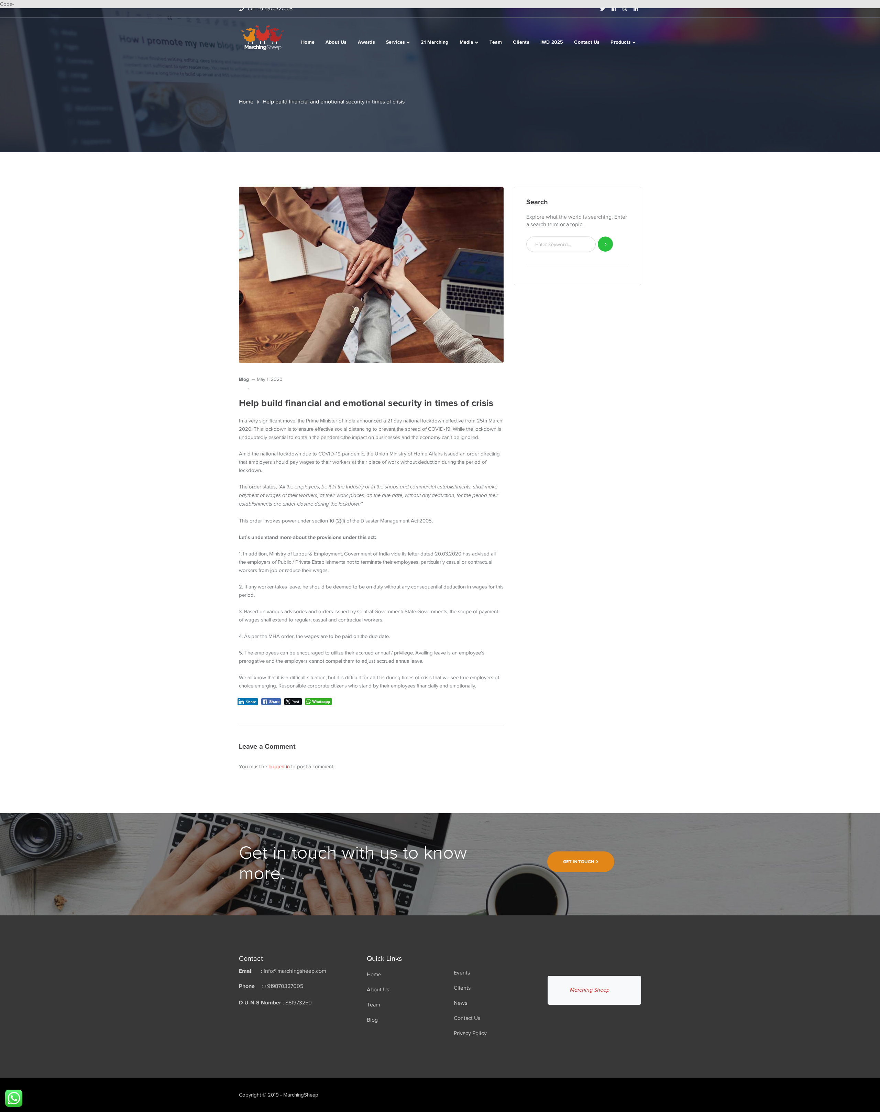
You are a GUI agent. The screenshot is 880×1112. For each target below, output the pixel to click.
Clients (462, 988)
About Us (378, 990)
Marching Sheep (589, 990)
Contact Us (467, 1018)
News (460, 1003)
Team (373, 1005)
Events (462, 973)
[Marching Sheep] (262, 37)
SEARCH (605, 244)
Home (246, 102)
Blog (244, 379)
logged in (279, 766)
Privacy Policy (470, 1033)
